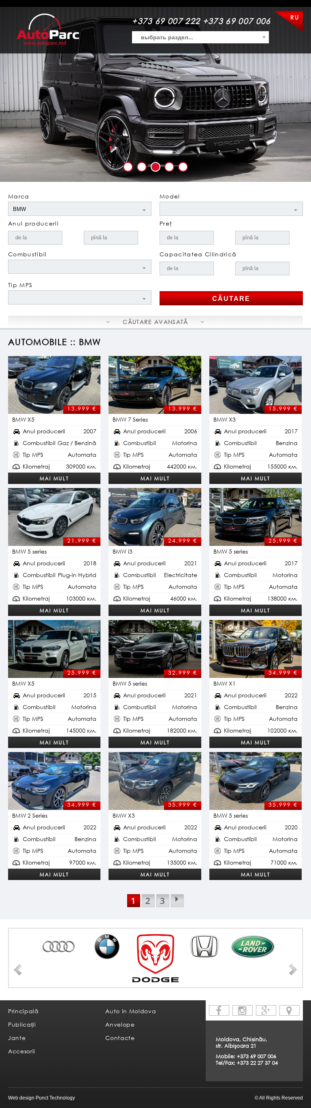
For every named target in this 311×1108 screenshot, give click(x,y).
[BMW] (107, 946)
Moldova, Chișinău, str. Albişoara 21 (241, 1042)
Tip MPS (20, 284)
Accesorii (21, 1051)
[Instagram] (242, 1010)
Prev (18, 970)
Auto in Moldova (130, 1011)
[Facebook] (219, 1010)
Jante (17, 1037)
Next (293, 970)
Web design (21, 1098)
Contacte (119, 1037)
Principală (23, 1011)
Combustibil (27, 254)
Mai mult (54, 478)
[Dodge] (155, 958)
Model (170, 196)
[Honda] (204, 946)
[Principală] (48, 29)
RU (294, 17)
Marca (19, 196)
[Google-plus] (266, 1010)
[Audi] (58, 946)
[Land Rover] (252, 946)
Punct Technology (54, 1098)
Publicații (22, 1024)
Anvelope (119, 1024)
